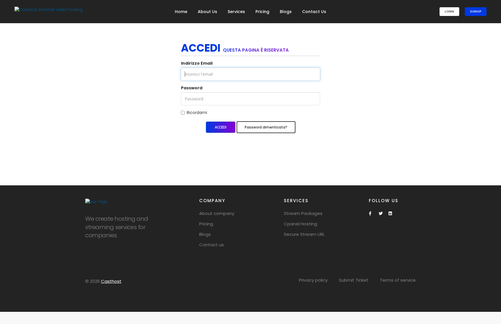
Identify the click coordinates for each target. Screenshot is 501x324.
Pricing (262, 12)
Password (191, 88)
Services (236, 12)
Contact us (211, 245)
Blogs (286, 12)
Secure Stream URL (304, 234)
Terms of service (398, 280)
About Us (207, 12)
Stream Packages (303, 213)
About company (216, 213)
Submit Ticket (354, 280)
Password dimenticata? (266, 127)
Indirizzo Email (197, 63)
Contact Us (314, 12)
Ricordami (197, 112)
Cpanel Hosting (300, 224)
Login (449, 11)
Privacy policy (313, 280)
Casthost (111, 281)
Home (181, 12)
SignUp (475, 11)
